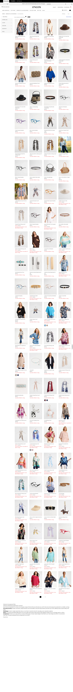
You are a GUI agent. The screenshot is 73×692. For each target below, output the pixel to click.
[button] (70, 10)
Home (3, 13)
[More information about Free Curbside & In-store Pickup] (25, 16)
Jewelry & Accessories (11, 13)
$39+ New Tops (32, 3)
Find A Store (68, 16)
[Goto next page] (45, 597)
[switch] (28, 17)
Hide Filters (5, 16)
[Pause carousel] (71, 4)
